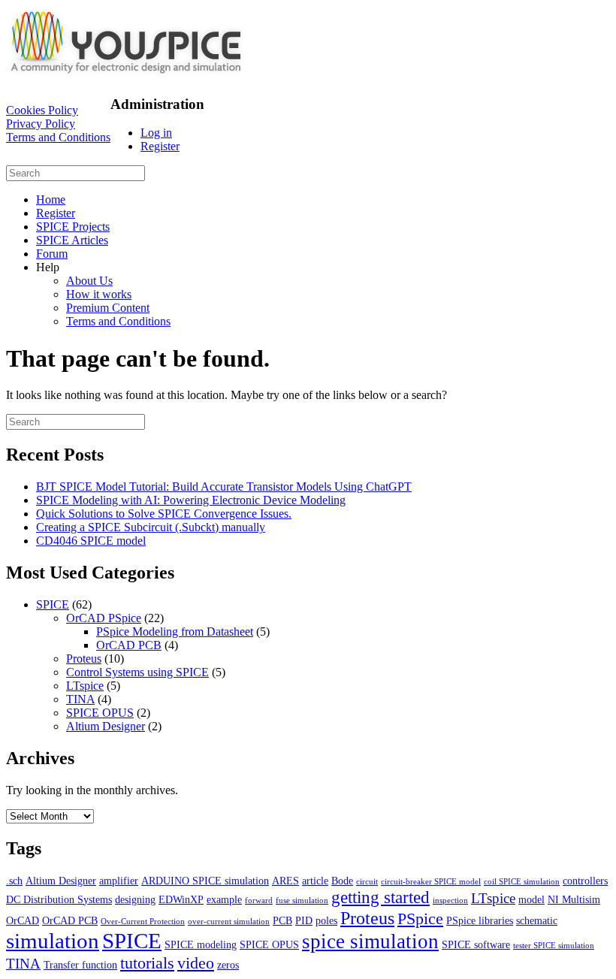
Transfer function (80, 965)
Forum (52, 253)
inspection (450, 900)
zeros (228, 965)
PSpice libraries (479, 920)
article (315, 881)
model (531, 899)
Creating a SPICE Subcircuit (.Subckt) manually (150, 527)
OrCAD (22, 920)
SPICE (52, 604)
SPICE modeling (201, 944)
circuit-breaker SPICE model (431, 882)
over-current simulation (229, 921)
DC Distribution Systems (59, 899)
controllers (585, 881)
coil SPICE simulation (522, 882)
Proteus (83, 658)
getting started (380, 897)
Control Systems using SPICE (137, 672)
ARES (285, 881)
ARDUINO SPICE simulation (205, 881)
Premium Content (107, 307)
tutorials (147, 962)
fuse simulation (302, 900)
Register (160, 146)
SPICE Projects (73, 226)
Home (50, 199)
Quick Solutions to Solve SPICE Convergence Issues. (163, 513)
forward (259, 900)
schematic (536, 920)
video (195, 962)
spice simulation (370, 941)
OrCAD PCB (129, 645)
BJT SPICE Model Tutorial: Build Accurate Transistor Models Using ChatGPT (224, 486)
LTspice (85, 685)
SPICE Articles (72, 240)
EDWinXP (181, 899)
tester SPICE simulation (553, 945)
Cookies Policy (42, 110)
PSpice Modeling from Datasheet (174, 631)
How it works (98, 294)
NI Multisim (574, 899)
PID (304, 920)
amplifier (118, 881)
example (224, 899)
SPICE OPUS (100, 712)
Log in (156, 132)
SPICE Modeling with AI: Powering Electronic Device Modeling (191, 500)
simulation (52, 941)
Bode (342, 881)
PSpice (420, 918)
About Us (89, 280)
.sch (14, 881)
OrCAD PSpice (103, 618)
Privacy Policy (40, 123)
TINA (80, 699)
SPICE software (476, 944)
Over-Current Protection (143, 921)
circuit (367, 882)
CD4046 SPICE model (91, 540)
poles (326, 920)
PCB (282, 920)
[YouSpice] (126, 74)
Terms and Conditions (58, 137)
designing (135, 899)
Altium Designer (105, 726)
